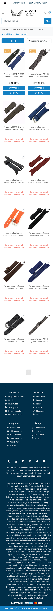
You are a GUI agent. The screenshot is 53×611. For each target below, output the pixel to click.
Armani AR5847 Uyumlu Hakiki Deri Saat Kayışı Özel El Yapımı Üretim (14, 128)
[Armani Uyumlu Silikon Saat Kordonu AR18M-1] (39, 218)
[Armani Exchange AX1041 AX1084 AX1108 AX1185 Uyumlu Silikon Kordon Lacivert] (39, 112)
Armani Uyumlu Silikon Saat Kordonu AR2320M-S (13, 340)
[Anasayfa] (5, 3)
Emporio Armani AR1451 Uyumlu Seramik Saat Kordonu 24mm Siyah (38, 340)
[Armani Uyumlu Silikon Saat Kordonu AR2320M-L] (39, 271)
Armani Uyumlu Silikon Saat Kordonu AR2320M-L (39, 287)
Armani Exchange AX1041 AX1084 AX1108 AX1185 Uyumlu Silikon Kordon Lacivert (39, 128)
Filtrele (13, 40)
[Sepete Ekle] (14, 88)
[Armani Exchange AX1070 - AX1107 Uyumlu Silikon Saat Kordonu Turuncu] (14, 218)
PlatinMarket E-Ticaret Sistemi (18, 608)
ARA (48, 20)
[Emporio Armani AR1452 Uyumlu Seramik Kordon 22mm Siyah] (39, 59)
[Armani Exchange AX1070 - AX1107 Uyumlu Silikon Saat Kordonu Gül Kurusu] (39, 165)
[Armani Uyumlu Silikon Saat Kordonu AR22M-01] (14, 271)
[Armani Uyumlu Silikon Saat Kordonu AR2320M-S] (14, 324)
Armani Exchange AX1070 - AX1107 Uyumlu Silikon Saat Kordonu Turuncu (14, 234)
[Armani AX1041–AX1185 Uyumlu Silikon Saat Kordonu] (14, 59)
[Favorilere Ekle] (22, 50)
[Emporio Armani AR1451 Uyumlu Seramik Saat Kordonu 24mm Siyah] (39, 324)
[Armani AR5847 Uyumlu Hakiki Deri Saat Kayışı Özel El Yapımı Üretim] (14, 112)
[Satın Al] (14, 93)
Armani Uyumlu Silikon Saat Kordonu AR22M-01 (13, 287)
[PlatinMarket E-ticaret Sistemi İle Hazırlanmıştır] (17, 603)
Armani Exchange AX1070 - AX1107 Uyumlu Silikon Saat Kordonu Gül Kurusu (39, 181)
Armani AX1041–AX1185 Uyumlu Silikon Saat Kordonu (14, 75)
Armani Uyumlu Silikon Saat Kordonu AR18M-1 (39, 234)
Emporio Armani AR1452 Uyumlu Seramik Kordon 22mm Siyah (38, 75)
